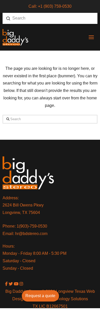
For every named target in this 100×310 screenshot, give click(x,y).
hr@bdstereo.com (31, 233)
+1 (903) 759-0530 (55, 6)
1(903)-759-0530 (32, 226)
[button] (91, 37)
